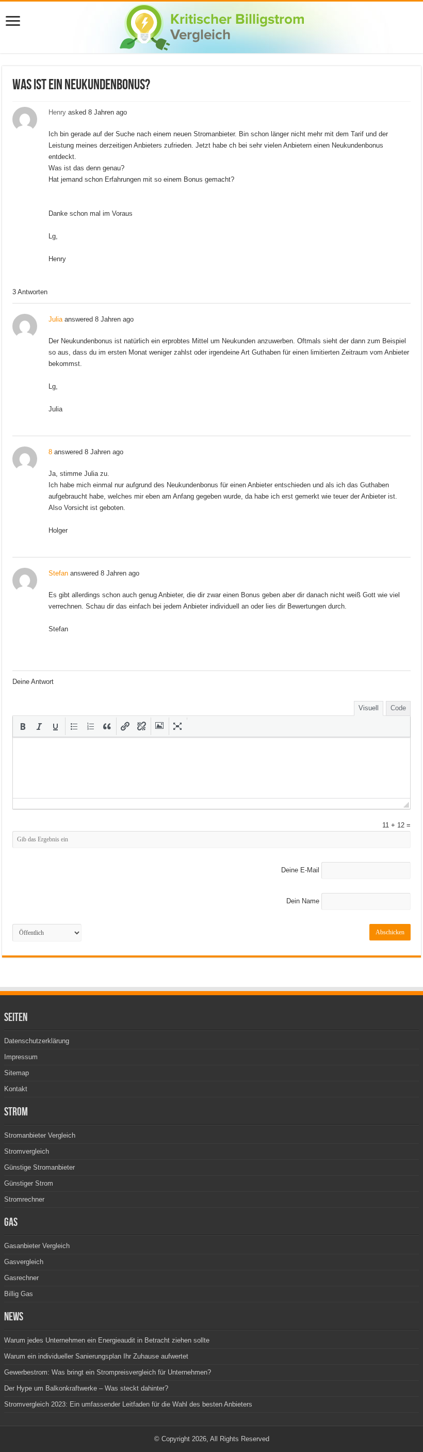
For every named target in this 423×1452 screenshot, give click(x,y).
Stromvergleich (26, 1151)
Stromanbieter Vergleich (39, 1135)
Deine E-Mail (300, 870)
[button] (22, 726)
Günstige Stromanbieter (39, 1167)
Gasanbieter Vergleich (37, 1246)
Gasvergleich (23, 1262)
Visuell (369, 708)
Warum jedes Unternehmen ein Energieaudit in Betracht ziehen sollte (106, 1340)
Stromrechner (24, 1199)
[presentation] (22, 726)
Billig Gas (18, 1294)
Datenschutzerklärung (36, 1041)
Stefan (58, 573)
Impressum (21, 1057)
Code (398, 708)
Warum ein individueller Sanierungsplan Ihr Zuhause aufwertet (96, 1356)
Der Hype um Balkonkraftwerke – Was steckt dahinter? (86, 1388)
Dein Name (302, 901)
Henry (57, 112)
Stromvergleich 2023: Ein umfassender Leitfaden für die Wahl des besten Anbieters (128, 1404)
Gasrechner (21, 1278)
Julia (55, 319)
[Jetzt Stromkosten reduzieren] (212, 25)
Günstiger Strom (28, 1183)
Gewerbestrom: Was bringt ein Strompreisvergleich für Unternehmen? (107, 1372)
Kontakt (15, 1089)
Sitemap (16, 1073)
